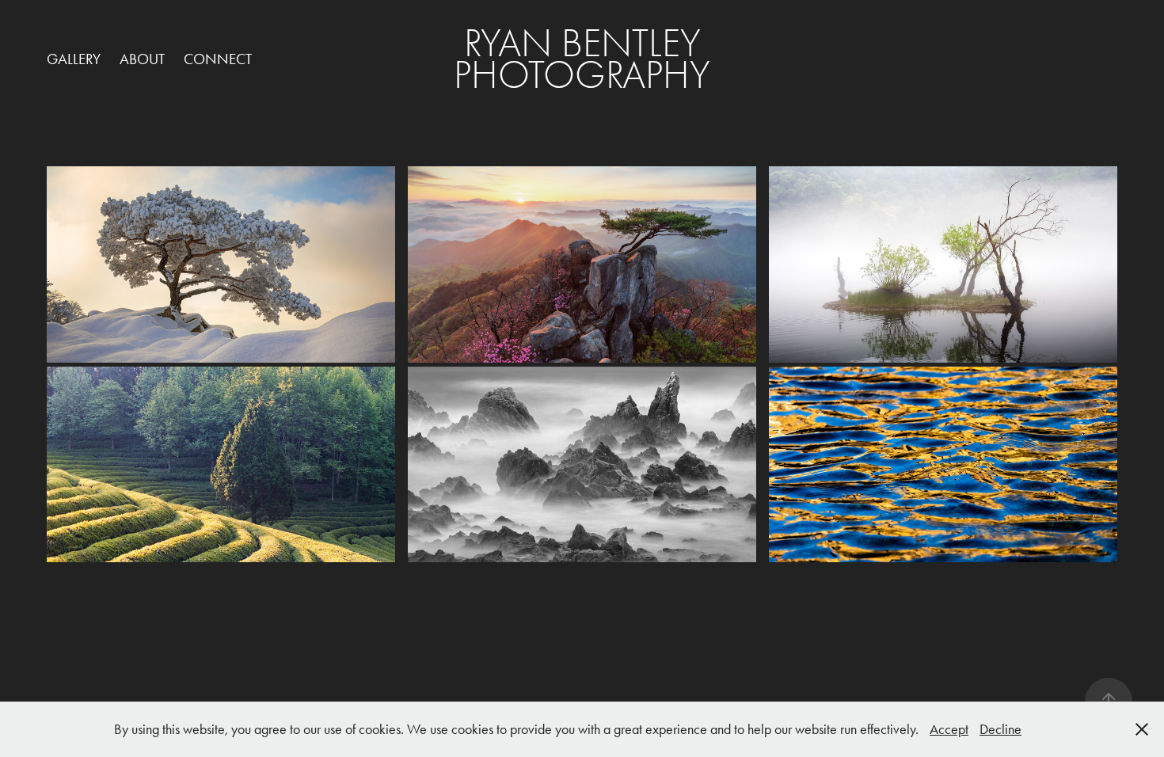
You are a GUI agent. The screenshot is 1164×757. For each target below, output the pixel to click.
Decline (1000, 729)
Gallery (74, 59)
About (142, 59)
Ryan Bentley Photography (582, 59)
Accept (949, 729)
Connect (218, 59)
